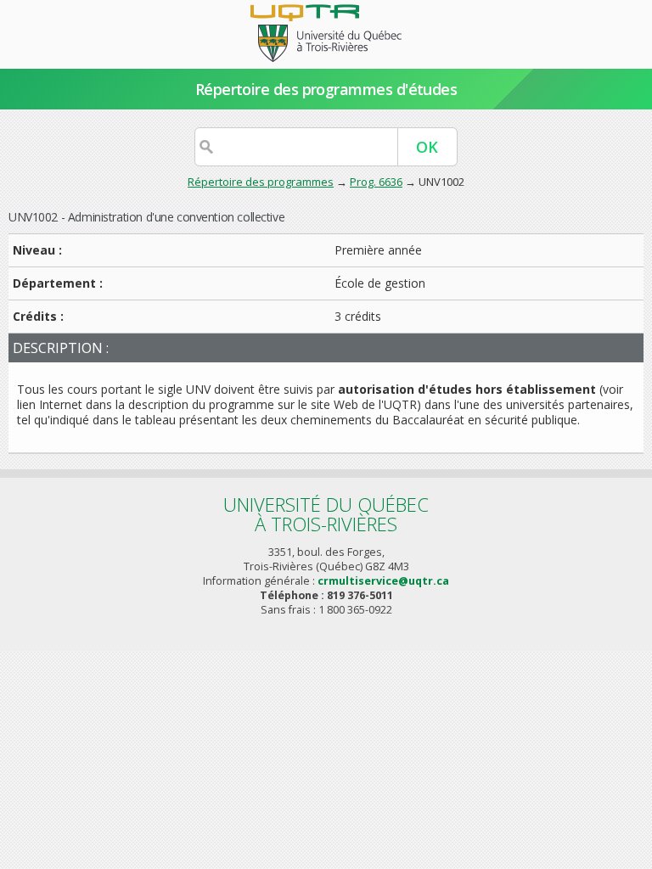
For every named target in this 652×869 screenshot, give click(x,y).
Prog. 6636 (376, 181)
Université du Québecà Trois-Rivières (326, 513)
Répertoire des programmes (261, 181)
